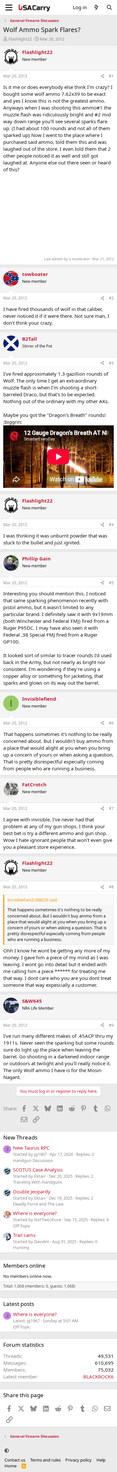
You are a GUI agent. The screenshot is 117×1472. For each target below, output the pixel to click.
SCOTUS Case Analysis (38, 1169)
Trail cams (24, 1235)
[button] (6, 1450)
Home (11, 1466)
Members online (24, 1265)
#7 (111, 808)
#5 (111, 583)
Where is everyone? (35, 1213)
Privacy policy (78, 1460)
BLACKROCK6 (98, 1376)
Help (101, 1460)
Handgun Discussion (33, 1160)
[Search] (109, 7)
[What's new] (96, 7)
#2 (111, 298)
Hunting (21, 1247)
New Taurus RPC (31, 1147)
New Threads (20, 1137)
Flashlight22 (20, 39)
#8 (111, 887)
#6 (111, 723)
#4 (111, 524)
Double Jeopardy (31, 1191)
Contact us (15, 1460)
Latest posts (18, 1304)
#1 (111, 76)
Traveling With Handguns (37, 1182)
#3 (111, 363)
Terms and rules (45, 1460)
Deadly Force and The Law (38, 1204)
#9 (111, 1025)
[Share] (102, 76)
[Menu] (9, 7)
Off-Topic (21, 1226)
